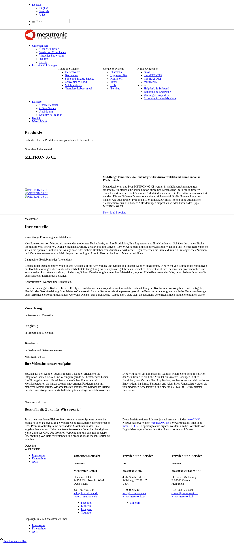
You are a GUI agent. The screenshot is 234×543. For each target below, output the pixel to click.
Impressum (38, 455)
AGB (35, 461)
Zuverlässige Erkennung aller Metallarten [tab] (48, 237)
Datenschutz (39, 458)
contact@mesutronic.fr (184, 493)
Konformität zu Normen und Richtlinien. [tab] (48, 281)
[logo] (46, 39)
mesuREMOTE (160, 422)
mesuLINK (193, 419)
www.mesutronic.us (134, 496)
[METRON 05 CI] (36, 190)
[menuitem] (120, 9)
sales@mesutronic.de (86, 493)
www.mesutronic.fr (182, 496)
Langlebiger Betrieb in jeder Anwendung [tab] (48, 259)
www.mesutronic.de (85, 496)
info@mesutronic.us (134, 493)
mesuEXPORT (131, 426)
